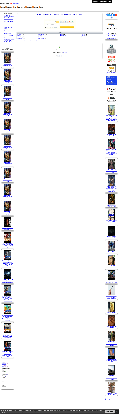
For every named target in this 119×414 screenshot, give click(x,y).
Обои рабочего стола (31, 40)
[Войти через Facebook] (114, 15)
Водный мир (20, 36)
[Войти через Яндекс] (116, 15)
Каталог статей (4, 364)
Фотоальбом (12, 0)
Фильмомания (4, 361)
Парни (18, 35)
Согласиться (110, 411)
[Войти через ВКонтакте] (111, 15)
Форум (7, 0)
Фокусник (65, 52)
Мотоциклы (19, 38)
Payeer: (109, 33)
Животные (40, 35)
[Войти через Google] (111, 17)
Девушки (83, 34)
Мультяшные (63, 35)
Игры (39, 36)
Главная (18, 40)
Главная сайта (3, 0)
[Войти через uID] (107, 15)
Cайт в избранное (27, 0)
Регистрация (18, 0)
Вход (23, 0)
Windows (62, 36)
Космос (61, 34)
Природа (19, 34)
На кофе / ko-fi (111, 35)
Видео (3, 362)
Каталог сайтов (4, 366)
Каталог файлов (4, 363)
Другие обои (41, 38)
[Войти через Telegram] (109, 15)
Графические (84, 36)
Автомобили (41, 34)
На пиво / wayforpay (111, 38)
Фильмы (83, 35)
